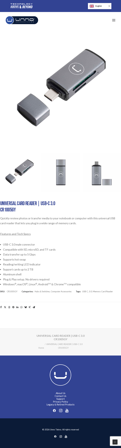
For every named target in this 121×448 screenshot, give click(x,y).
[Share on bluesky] (25, 307)
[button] (114, 20)
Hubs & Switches (42, 291)
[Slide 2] (60, 172)
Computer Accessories (61, 291)
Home (41, 348)
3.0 (90, 291)
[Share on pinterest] (13, 307)
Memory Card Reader (103, 291)
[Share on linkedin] (17, 307)
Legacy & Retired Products (60, 404)
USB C (85, 291)
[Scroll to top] (115, 441)
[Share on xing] (30, 307)
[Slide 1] (19, 172)
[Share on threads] (9, 307)
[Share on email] (34, 307)
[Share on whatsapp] (21, 307)
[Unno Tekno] (22, 20)
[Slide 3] (102, 172)
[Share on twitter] (5, 307)
